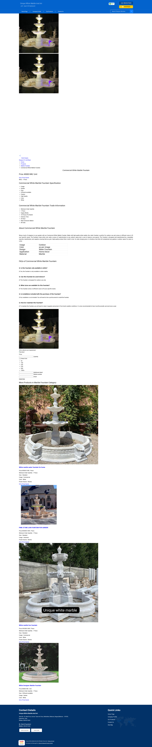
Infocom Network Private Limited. (45, 743)
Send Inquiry (127, 6)
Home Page (24, 11)
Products (23, 164)
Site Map (110, 725)
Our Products (49, 11)
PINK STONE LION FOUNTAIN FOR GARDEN (33, 527)
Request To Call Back (25, 160)
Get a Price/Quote (24, 177)
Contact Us (60, 11)
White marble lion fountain (28, 625)
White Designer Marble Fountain (30, 685)
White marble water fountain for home (32, 467)
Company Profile (37, 11)
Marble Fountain (25, 166)
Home (22, 162)
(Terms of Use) (51, 741)
